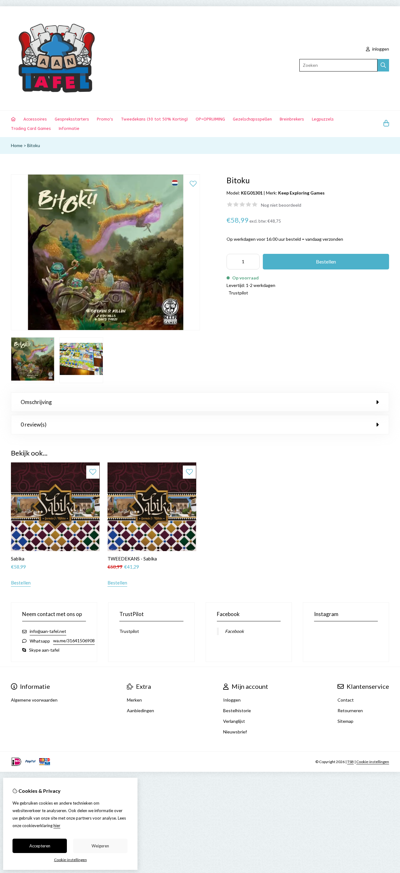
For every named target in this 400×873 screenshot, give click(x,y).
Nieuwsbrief (235, 731)
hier (56, 825)
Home (16, 145)
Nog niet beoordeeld (281, 205)
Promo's (105, 119)
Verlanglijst (234, 721)
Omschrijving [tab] (36, 402)
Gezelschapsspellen (252, 119)
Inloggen (232, 700)
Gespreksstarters (72, 119)
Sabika (17, 558)
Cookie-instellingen (372, 761)
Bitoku (33, 145)
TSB (350, 761)
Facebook (234, 631)
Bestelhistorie (237, 710)
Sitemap (345, 721)
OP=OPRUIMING (210, 119)
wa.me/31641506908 (74, 640)
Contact (346, 700)
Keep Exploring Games (301, 192)
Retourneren (350, 710)
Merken (134, 700)
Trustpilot (238, 292)
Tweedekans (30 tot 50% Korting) (154, 119)
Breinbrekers (292, 119)
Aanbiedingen (140, 710)
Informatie (69, 128)
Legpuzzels (323, 119)
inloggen (380, 49)
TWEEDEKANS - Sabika (132, 558)
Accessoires (35, 119)
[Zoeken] (383, 65)
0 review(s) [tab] (34, 424)
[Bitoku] (105, 328)
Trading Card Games (31, 128)
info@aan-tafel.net (48, 631)
